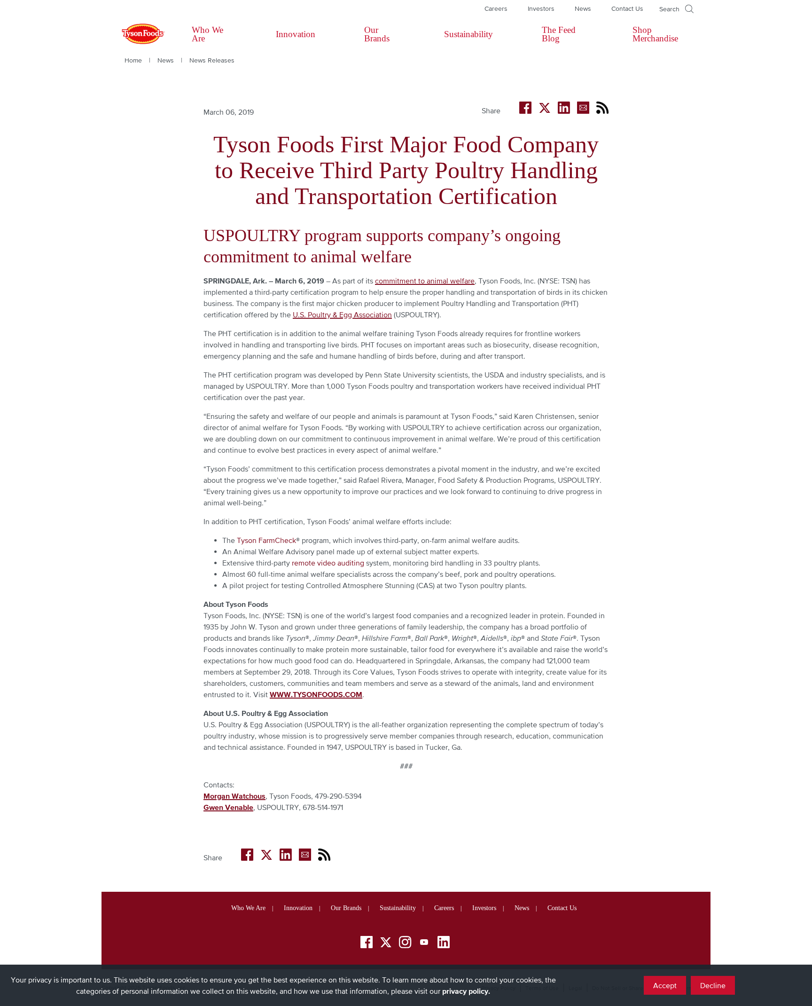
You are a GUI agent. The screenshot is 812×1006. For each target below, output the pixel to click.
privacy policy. (466, 991)
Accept (665, 985)
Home (133, 60)
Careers (496, 8)
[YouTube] (424, 944)
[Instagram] (405, 944)
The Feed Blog (559, 34)
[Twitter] (386, 942)
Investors (541, 8)
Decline (713, 985)
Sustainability (468, 34)
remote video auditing (328, 562)
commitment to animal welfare (425, 280)
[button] (676, 9)
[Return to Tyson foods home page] (134, 34)
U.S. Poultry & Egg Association (342, 314)
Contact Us (627, 8)
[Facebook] (366, 944)
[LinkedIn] (443, 944)
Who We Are (207, 34)
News (583, 8)
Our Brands (377, 34)
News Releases (211, 60)
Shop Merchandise (655, 34)
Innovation (295, 34)
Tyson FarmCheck (266, 540)
